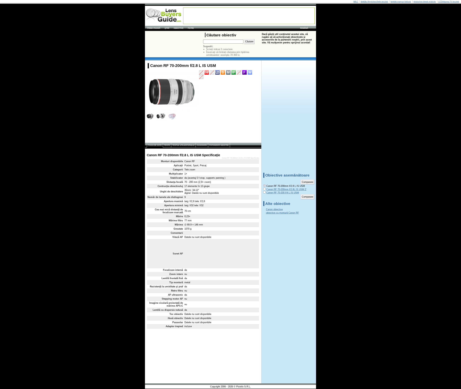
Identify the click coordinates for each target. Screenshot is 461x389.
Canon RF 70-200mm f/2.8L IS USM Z (286, 189)
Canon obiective (274, 209)
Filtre (191, 28)
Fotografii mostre (219, 145)
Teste (167, 145)
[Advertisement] (248, 16)
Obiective (178, 28)
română (304, 28)
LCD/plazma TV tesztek (448, 2)
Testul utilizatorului (183, 145)
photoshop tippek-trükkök (424, 2)
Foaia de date (155, 145)
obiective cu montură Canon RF (282, 212)
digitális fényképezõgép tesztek (374, 2)
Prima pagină (153, 28)
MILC (355, 2)
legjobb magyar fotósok (401, 2)
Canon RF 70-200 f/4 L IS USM (282, 192)
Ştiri (167, 28)
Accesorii (202, 145)
